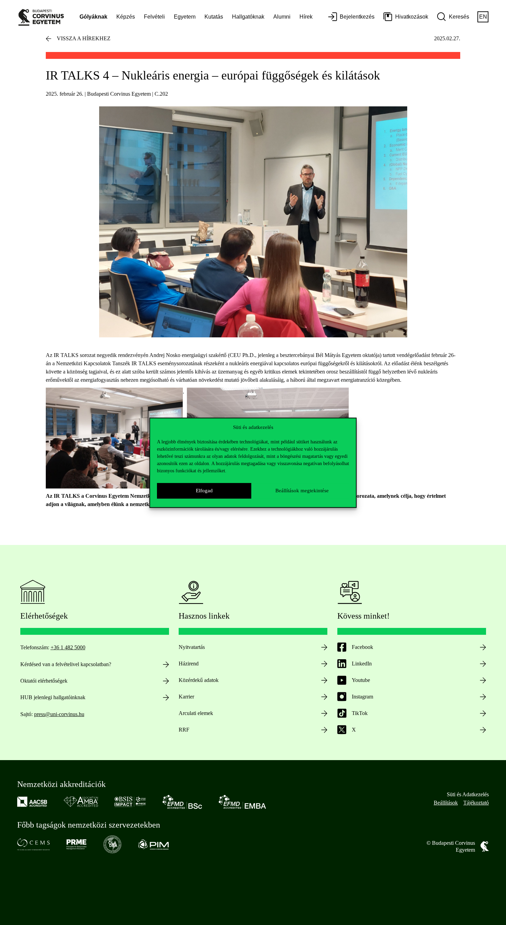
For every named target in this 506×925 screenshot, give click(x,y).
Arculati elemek (196, 713)
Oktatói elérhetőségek (43, 681)
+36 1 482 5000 (68, 647)
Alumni (282, 17)
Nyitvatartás (192, 647)
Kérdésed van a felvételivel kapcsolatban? (65, 664)
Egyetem (185, 17)
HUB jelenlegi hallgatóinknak (52, 697)
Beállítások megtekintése (302, 490)
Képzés (125, 17)
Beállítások (446, 803)
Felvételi (154, 17)
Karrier (186, 697)
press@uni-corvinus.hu (59, 714)
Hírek (306, 17)
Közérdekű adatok (199, 680)
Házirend (189, 663)
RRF (184, 730)
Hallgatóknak (248, 17)
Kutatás (213, 17)
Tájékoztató (476, 803)
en (483, 17)
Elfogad (204, 490)
